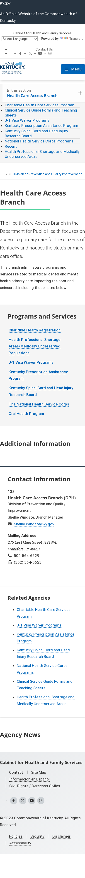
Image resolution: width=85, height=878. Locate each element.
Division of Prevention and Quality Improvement (47, 174)
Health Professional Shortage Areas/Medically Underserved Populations (35, 346)
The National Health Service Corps (39, 404)
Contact (16, 772)
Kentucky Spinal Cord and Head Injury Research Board (36, 133)
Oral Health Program (26, 413)
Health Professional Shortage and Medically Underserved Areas (42, 154)
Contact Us (44, 49)
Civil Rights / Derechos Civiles (34, 786)
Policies (15, 836)
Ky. (5, 3)
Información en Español (29, 779)
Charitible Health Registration (35, 330)
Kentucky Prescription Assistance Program (41, 125)
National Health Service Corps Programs (39, 141)
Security (37, 836)
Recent (11, 146)
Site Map (38, 772)
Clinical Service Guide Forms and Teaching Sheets (41, 112)
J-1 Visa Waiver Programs (27, 120)
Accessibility (20, 843)
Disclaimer (61, 836)
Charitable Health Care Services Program (39, 105)
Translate (76, 39)
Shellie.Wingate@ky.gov (34, 524)
